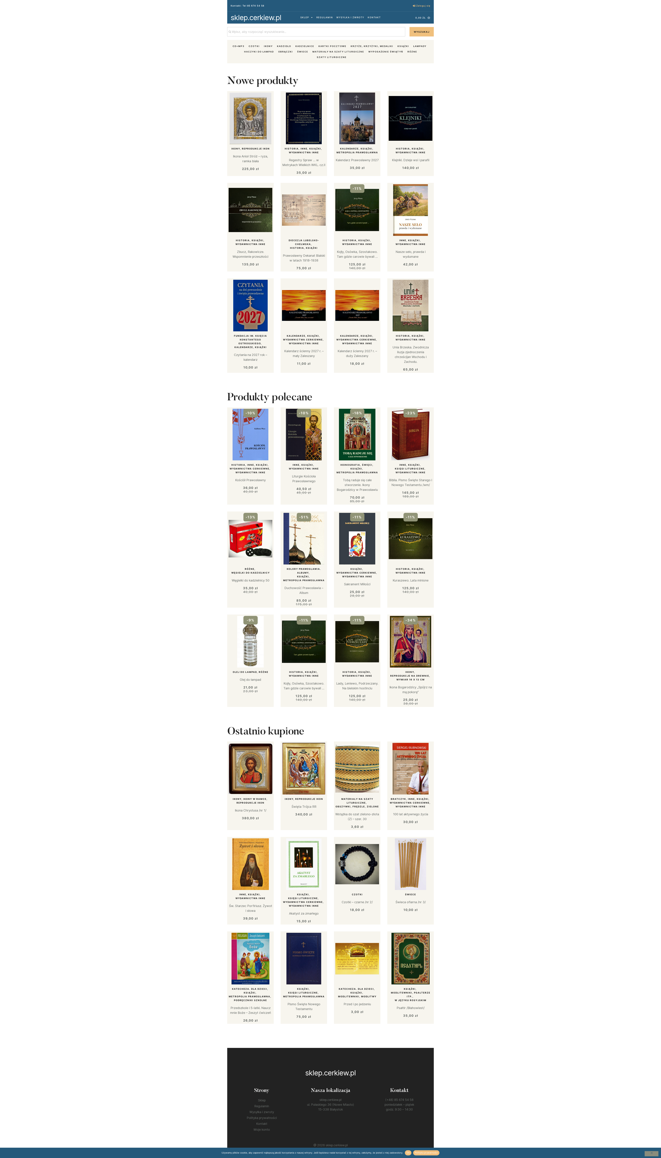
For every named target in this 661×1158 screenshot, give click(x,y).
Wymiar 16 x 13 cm (410, 679)
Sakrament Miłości (357, 584)
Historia (292, 148)
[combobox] (316, 31)
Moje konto (262, 1129)
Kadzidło (284, 46)
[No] (651, 1153)
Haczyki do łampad (259, 51)
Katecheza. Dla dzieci (249, 989)
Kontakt (374, 17)
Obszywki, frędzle (350, 806)
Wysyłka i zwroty (350, 17)
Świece (302, 51)
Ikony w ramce (254, 799)
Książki (403, 46)
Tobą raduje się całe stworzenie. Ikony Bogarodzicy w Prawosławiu (357, 485)
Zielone (373, 806)
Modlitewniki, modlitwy (357, 996)
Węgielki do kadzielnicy (250, 572)
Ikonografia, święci (356, 464)
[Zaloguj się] (414, 5)
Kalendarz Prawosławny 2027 (357, 160)
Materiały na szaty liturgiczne (338, 51)
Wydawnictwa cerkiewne (303, 339)
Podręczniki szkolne (250, 1000)
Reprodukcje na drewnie (409, 675)
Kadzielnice (304, 46)
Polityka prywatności (262, 1118)
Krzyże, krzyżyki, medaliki (372, 46)
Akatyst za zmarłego (304, 913)
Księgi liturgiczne (409, 468)
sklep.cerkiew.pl (256, 17)
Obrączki (285, 51)
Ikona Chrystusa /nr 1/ (250, 810)
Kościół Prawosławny (250, 480)
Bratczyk (398, 799)
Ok (408, 1152)
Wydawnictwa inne (304, 152)
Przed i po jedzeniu (357, 1004)
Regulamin (324, 17)
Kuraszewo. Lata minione (410, 580)
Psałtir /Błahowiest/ (410, 1008)
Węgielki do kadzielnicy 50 (250, 580)
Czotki (254, 46)
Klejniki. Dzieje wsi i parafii (410, 160)
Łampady (419, 46)
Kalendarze (349, 148)
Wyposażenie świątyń (385, 51)
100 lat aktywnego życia (410, 814)
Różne (412, 51)
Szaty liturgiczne (332, 57)
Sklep (304, 17)
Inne (304, 148)
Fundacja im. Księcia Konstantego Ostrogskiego (250, 339)
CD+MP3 (238, 46)
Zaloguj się (423, 5)
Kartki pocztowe (332, 46)
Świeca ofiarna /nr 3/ (410, 902)
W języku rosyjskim (410, 1000)
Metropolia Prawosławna (357, 152)
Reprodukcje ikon (256, 148)
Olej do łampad (245, 672)
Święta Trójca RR (303, 806)
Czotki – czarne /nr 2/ (357, 902)
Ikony (268, 46)
